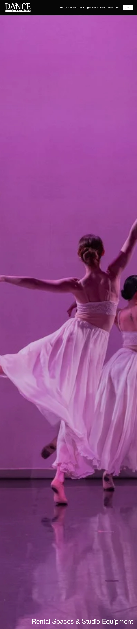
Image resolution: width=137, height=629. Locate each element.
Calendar (110, 7)
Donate (127, 8)
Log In (117, 7)
